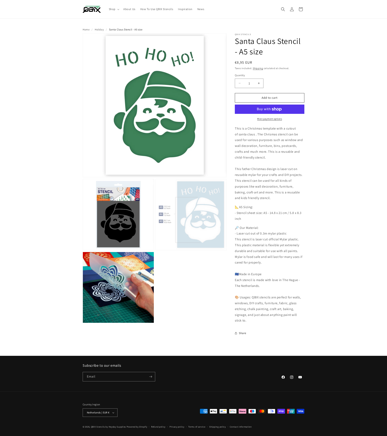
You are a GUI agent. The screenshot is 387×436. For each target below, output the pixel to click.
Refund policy (158, 426)
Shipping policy (217, 426)
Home (86, 29)
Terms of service (196, 426)
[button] (113, 9)
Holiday (99, 29)
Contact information (241, 426)
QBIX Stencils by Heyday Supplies (108, 426)
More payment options (269, 118)
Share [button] (242, 333)
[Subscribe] (150, 376)
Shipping (258, 68)
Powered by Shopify (137, 426)
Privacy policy (177, 426)
